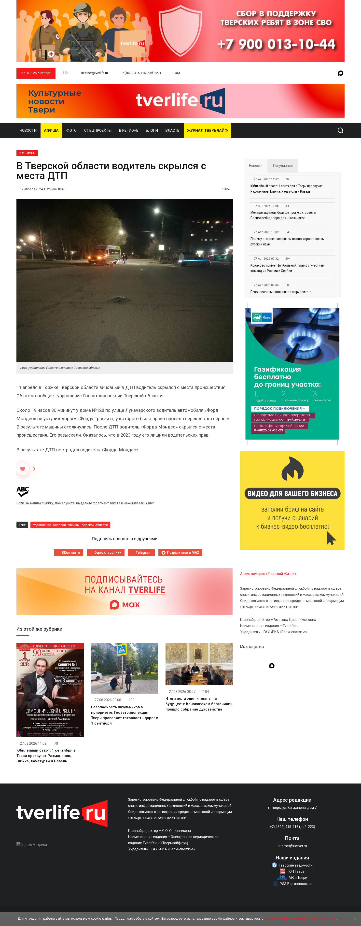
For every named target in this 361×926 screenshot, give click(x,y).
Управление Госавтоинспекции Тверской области (70, 525)
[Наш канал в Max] (341, 73)
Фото (71, 130)
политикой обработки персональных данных (300, 918)
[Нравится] (22, 469)
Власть (173, 130)
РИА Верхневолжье (296, 884)
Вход (176, 73)
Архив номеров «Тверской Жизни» (268, 574)
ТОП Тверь (296, 871)
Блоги (152, 130)
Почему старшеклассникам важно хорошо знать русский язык (287, 241)
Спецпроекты (97, 130)
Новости (28, 130)
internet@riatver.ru (292, 846)
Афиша (51, 130)
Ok (341, 918)
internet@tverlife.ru (94, 73)
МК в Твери (298, 878)
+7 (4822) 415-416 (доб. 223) (140, 73)
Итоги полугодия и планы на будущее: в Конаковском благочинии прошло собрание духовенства (199, 704)
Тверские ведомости (296, 865)
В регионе (128, 130)
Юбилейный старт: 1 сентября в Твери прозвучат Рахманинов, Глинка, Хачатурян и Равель (45, 755)
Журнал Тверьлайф (207, 130)
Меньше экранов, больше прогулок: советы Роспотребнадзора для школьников (283, 215)
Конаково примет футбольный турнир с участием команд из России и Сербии (287, 268)
